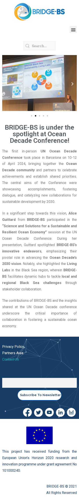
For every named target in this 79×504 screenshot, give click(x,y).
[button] (73, 29)
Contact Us (10, 359)
